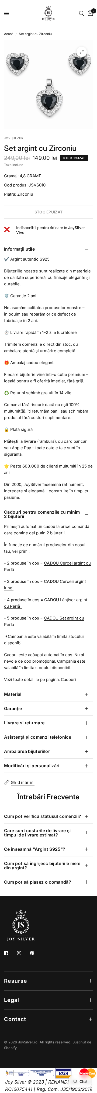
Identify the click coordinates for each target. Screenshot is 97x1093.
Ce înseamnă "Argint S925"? (34, 849)
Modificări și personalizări (32, 765)
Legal (11, 1000)
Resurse (15, 981)
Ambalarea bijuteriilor (27, 751)
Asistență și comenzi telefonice (37, 737)
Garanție (13, 708)
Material (13, 694)
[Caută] (81, 13)
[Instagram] (23, 953)
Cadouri (68, 679)
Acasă (8, 34)
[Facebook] (10, 953)
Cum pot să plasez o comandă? (37, 882)
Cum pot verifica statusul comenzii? (42, 816)
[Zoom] (82, 52)
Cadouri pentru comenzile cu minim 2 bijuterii (42, 514)
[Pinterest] (36, 953)
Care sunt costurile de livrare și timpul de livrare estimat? (37, 833)
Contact (15, 1019)
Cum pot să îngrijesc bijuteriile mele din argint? (42, 865)
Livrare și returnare (24, 722)
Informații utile (19, 249)
